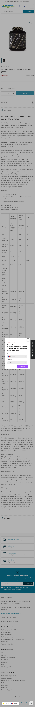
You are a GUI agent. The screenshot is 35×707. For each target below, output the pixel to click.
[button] (10, 703)
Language (9, 359)
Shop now (22, 366)
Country (9, 353)
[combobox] (11, 356)
